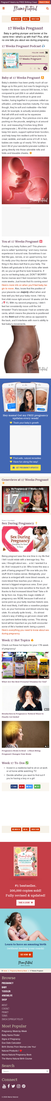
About (4, 1005)
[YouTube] (4, 1086)
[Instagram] (18, 1086)
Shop (4, 999)
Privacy (5, 1012)
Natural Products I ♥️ (12, 1050)
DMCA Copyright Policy (12, 1019)
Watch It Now (44, 2)
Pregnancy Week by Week (18, 971)
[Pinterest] (23, 1086)
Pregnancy (7, 983)
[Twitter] (13, 1086)
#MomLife (7, 995)
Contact (5, 1008)
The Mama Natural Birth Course (17, 1058)
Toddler (6, 991)
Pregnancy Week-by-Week (14, 1031)
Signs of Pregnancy (11, 1038)
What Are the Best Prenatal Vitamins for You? (24, 682)
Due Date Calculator (11, 1042)
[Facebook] (8, 1086)
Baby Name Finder (11, 1034)
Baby (4, 987)
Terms (4, 1015)
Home (5, 971)
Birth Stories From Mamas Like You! (19, 1046)
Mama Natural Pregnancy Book (16, 1054)
